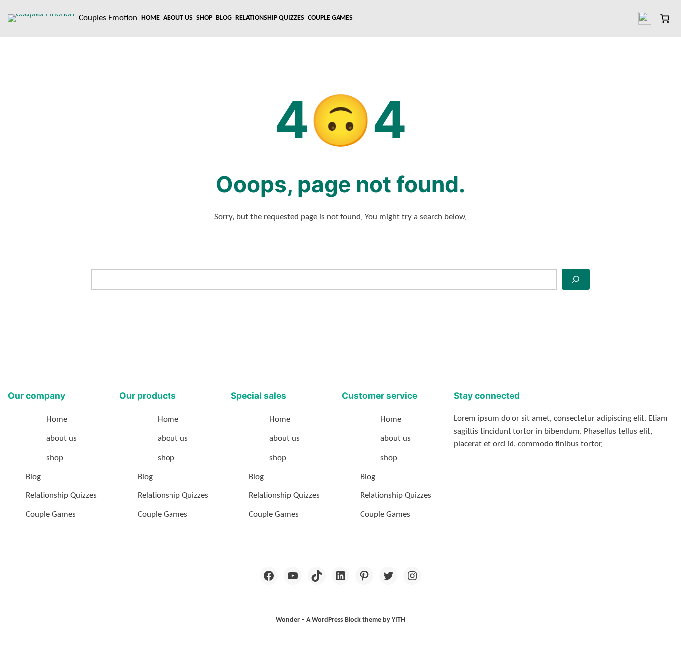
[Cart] (664, 18)
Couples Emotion (108, 18)
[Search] (576, 279)
